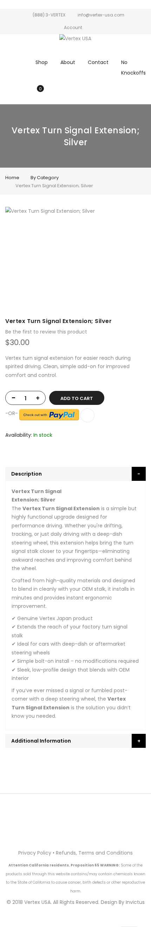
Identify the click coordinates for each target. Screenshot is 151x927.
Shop (41, 62)
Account (73, 27)
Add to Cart (76, 398)
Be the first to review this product (46, 331)
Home (12, 177)
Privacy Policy (34, 852)
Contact (98, 62)
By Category (45, 177)
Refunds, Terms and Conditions (94, 852)
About (67, 62)
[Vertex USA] (75, 38)
